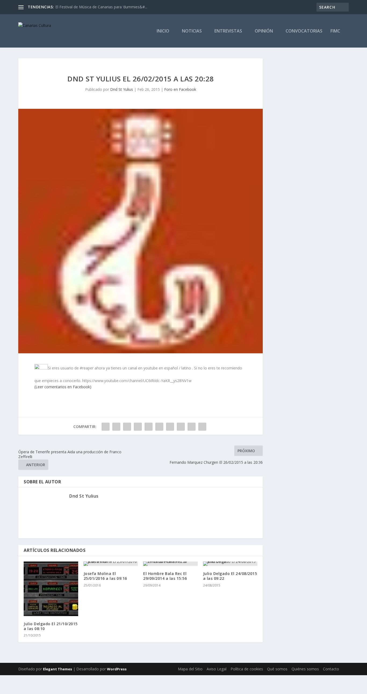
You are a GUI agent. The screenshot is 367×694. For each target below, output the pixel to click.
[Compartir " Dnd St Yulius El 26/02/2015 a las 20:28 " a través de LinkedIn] (159, 426)
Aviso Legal (216, 668)
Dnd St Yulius (121, 89)
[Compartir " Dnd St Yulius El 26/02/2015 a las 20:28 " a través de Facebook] (105, 426)
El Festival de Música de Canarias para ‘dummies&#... (101, 6)
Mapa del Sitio (190, 668)
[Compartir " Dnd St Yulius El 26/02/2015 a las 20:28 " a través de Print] (202, 426)
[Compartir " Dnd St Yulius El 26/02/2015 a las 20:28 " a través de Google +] (127, 426)
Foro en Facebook (180, 89)
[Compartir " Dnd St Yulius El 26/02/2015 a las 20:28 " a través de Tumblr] (137, 426)
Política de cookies (247, 668)
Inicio (163, 31)
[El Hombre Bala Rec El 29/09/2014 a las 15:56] (170, 564)
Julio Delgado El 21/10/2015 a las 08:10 (51, 626)
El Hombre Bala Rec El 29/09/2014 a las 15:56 (165, 576)
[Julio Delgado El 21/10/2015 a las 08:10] (51, 589)
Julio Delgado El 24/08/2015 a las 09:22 (230, 576)
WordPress (117, 669)
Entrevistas (228, 31)
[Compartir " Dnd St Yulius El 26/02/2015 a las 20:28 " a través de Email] (191, 426)
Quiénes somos (305, 668)
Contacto (331, 668)
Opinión (264, 31)
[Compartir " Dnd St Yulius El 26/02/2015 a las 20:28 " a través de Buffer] (170, 426)
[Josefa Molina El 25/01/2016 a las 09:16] (111, 564)
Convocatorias (304, 31)
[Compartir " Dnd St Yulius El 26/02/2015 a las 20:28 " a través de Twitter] (116, 426)
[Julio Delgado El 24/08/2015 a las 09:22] (230, 564)
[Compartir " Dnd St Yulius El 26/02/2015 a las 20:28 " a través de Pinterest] (148, 426)
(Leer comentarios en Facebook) (62, 386)
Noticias (192, 31)
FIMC (335, 31)
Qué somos (277, 668)
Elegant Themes (57, 669)
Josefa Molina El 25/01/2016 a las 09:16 (105, 576)
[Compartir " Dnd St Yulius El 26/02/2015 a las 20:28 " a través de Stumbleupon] (180, 426)
